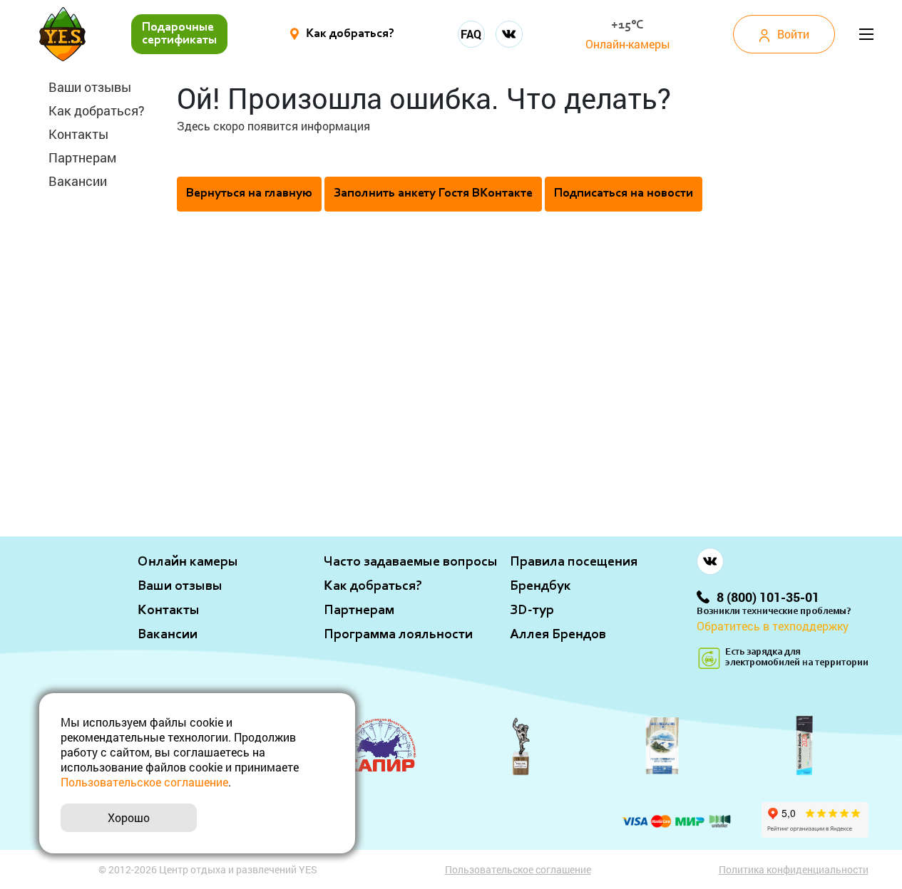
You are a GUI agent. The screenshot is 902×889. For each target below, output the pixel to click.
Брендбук (540, 586)
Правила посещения (573, 562)
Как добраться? (96, 110)
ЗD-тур (532, 610)
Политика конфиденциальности (793, 869)
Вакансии (77, 181)
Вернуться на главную (249, 193)
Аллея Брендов (558, 635)
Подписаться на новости (623, 193)
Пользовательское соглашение (518, 869)
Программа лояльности (398, 635)
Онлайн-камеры (627, 43)
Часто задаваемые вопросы (411, 562)
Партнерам (82, 157)
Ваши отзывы (89, 87)
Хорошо (129, 817)
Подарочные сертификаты (179, 34)
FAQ (471, 33)
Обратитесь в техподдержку (773, 625)
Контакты (78, 134)
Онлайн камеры (188, 562)
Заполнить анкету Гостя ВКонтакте (433, 193)
